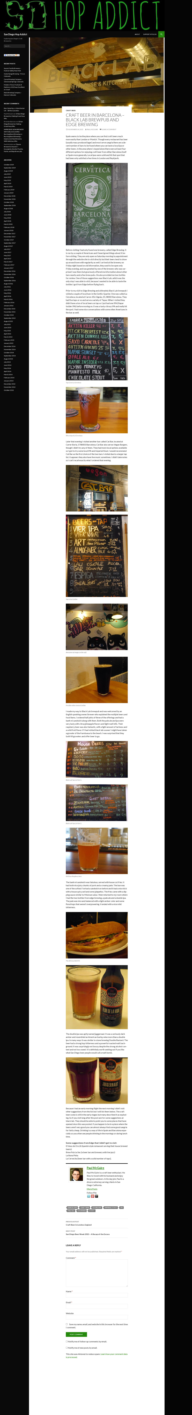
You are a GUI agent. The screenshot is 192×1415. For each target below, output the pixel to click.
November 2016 (9, 274)
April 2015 (7, 334)
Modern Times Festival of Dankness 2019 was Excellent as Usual (14, 87)
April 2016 (7, 296)
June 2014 (7, 365)
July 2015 (7, 324)
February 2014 (9, 378)
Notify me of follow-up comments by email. (87, 1341)
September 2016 (10, 281)
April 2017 (7, 259)
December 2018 (9, 196)
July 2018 (7, 212)
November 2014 (9, 349)
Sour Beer (82, 1211)
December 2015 (9, 309)
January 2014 (8, 381)
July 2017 (7, 249)
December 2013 (9, 384)
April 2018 (7, 221)
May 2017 (7, 255)
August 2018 (8, 208)
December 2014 (9, 346)
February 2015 (9, 340)
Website (70, 1313)
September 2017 (10, 243)
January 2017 (8, 268)
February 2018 (9, 227)
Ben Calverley (9, 108)
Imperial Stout (111, 1207)
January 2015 (8, 343)
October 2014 (9, 353)
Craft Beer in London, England (79, 1223)
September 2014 (10, 356)
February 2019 (9, 190)
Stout (92, 1211)
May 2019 (7, 180)
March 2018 (8, 224)
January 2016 (8, 306)
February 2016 (9, 302)
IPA (122, 1207)
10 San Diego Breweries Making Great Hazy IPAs (14, 116)
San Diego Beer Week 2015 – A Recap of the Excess (88, 1232)
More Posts (92, 1189)
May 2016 (7, 293)
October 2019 (9, 165)
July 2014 (7, 362)
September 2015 (10, 318)
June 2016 (7, 290)
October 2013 (9, 390)
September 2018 (10, 205)
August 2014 (8, 359)
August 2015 (8, 321)
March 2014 (8, 374)
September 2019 (10, 168)
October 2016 (9, 277)
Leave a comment (109, 129)
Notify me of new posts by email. (82, 1347)
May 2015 (7, 331)
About (137, 34)
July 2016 (7, 287)
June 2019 (7, 177)
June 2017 (7, 252)
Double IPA (97, 1207)
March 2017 (8, 262)
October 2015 (9, 315)
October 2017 (9, 240)
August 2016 (8, 284)
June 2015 (7, 327)
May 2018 (7, 218)
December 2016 (9, 271)
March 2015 (8, 337)
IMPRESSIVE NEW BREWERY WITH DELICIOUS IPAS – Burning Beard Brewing (14, 131)
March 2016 (8, 299)
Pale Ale (71, 1211)
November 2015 (9, 312)
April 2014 (7, 371)
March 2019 (8, 187)
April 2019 (7, 183)
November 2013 (9, 387)
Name (69, 1291)
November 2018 (9, 199)
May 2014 (7, 368)
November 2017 (9, 237)
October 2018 (9, 202)
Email (69, 1302)
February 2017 (9, 265)
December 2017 (9, 234)
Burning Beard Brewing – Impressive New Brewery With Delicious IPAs (13, 138)
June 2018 (7, 215)
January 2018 (8, 230)
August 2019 (8, 171)
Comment (71, 1258)
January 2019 (8, 193)
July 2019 (7, 174)
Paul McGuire (92, 129)
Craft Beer (70, 110)
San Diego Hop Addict (15, 34)
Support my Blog (150, 34)
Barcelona (72, 1207)
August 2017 (8, 246)
